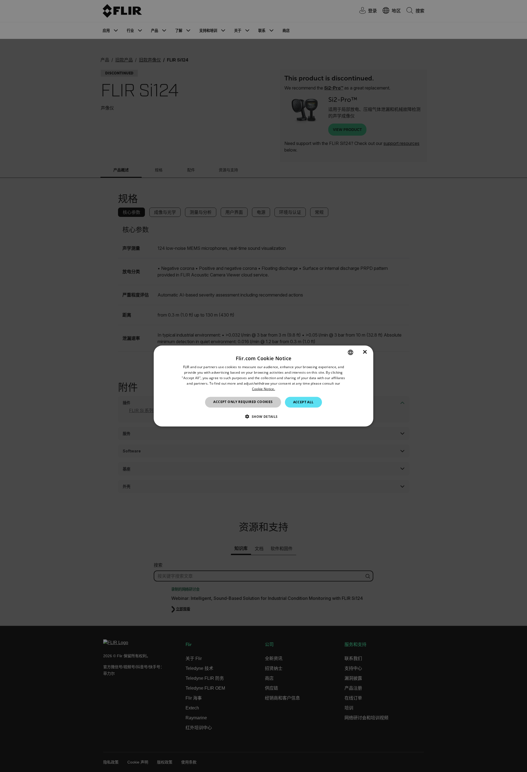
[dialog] (263, 386)
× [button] (365, 352)
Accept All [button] (303, 402)
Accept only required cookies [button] (243, 401)
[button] (263, 416)
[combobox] (350, 352)
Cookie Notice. (263, 388)
